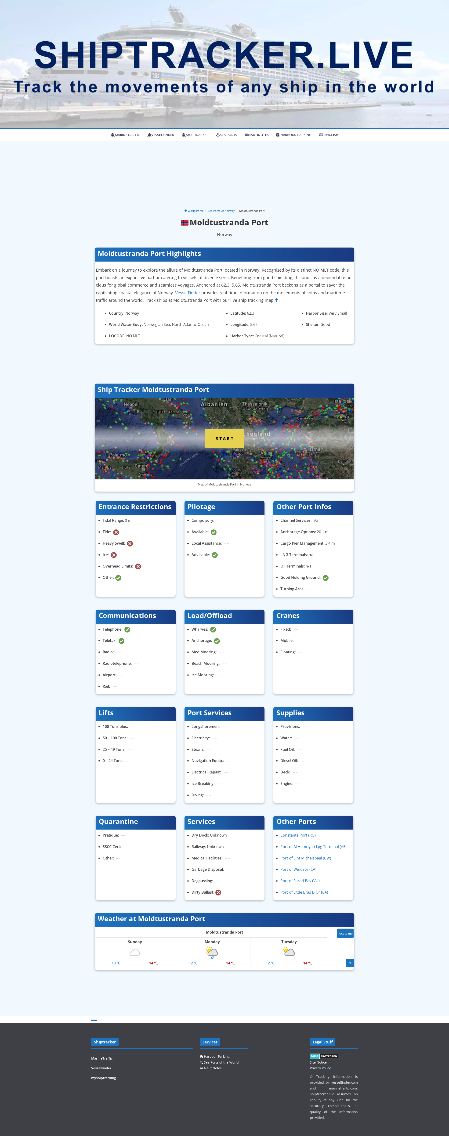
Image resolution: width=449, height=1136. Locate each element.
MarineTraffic (127, 135)
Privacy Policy (320, 1068)
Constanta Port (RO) (298, 835)
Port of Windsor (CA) (298, 869)
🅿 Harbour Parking (293, 135)
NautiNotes (258, 135)
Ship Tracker (197, 135)
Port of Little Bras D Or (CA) (304, 892)
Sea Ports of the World (221, 1062)
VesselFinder (162, 135)
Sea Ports (228, 135)
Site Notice (318, 1062)
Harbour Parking (216, 1056)
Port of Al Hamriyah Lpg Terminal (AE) (313, 846)
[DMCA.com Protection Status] (324, 1056)
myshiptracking (103, 1078)
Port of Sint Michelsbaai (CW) (305, 858)
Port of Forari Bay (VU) (300, 880)
